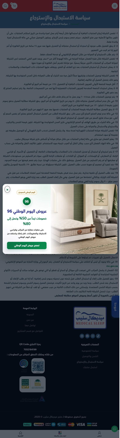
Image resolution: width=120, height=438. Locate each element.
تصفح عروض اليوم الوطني (26, 245)
